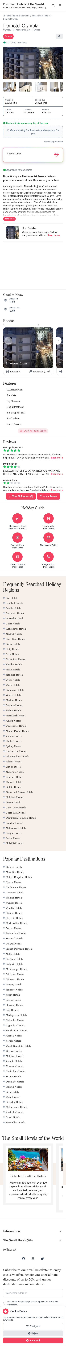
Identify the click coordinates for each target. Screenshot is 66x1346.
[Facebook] (23, 1258)
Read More (9, 219)
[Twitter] (42, 1258)
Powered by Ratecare (53, 142)
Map (10, 36)
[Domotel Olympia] (33, 63)
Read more (54, 235)
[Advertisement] (33, 264)
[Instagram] (33, 1258)
